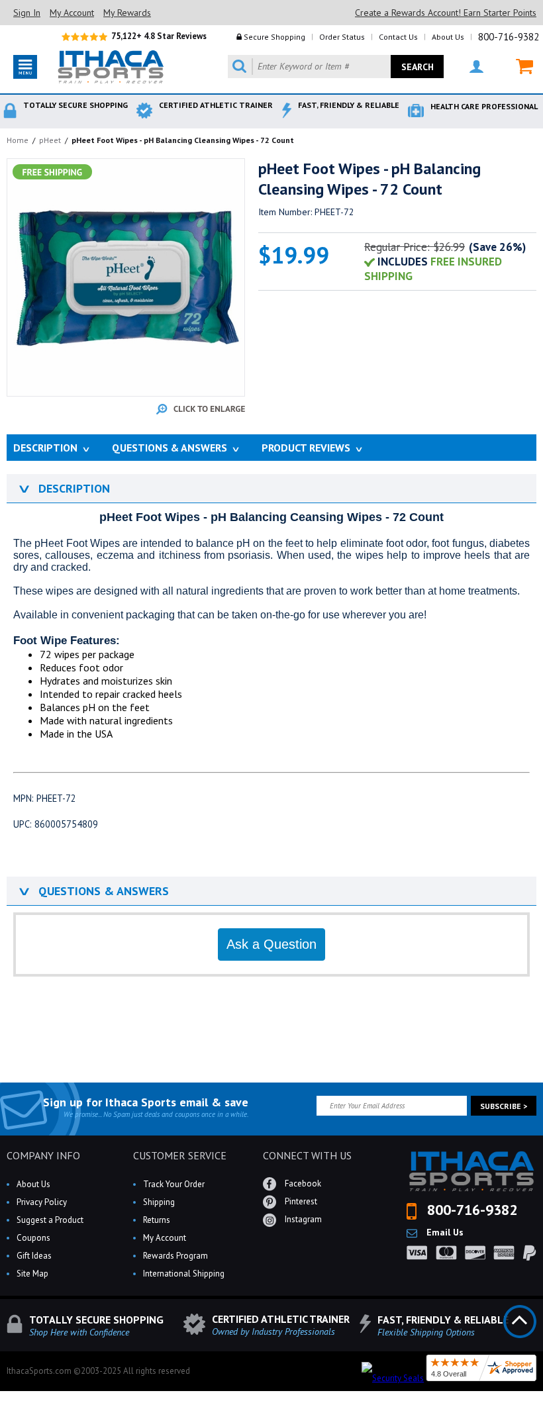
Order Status (342, 37)
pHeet (50, 140)
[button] (542, 1400)
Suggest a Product (50, 1220)
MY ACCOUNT (468, 66)
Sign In (26, 13)
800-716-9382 (508, 36)
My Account (72, 13)
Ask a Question (271, 944)
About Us (448, 37)
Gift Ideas (34, 1255)
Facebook (302, 1183)
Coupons (33, 1237)
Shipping (159, 1202)
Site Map (32, 1273)
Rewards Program (175, 1255)
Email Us (444, 1232)
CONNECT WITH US (307, 1155)
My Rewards (127, 13)
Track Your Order (174, 1184)
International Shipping (183, 1273)
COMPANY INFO (43, 1155)
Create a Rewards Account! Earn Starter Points (445, 13)
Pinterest (300, 1201)
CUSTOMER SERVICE (179, 1155)
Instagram (302, 1219)
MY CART (516, 66)
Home (17, 140)
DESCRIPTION (63, 488)
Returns (156, 1220)
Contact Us (398, 37)
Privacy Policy (42, 1202)
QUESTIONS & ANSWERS (93, 890)
